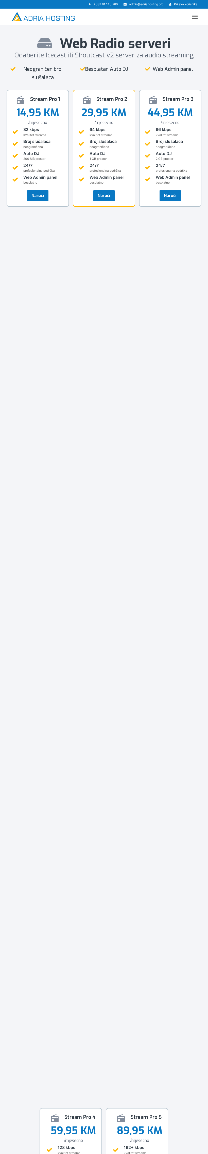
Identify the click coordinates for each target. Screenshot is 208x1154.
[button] (195, 16)
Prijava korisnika (186, 4)
